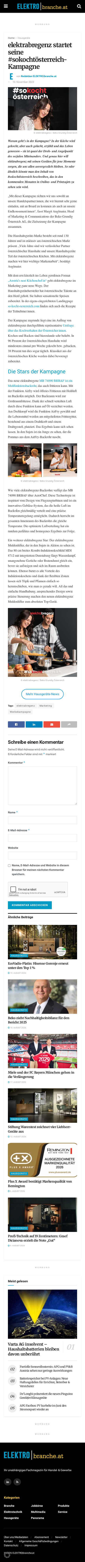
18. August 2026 (18, 1027)
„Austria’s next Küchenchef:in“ (27, 280)
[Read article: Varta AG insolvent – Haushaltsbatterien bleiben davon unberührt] (42, 1314)
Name (13, 812)
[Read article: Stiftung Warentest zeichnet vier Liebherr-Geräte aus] (42, 1105)
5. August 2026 (17, 1245)
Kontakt (8, 1541)
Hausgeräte (24, 38)
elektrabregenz (26, 706)
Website (13, 848)
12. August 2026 (18, 1136)
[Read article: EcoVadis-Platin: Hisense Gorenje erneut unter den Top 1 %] (42, 942)
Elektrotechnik (13, 1512)
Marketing (46, 706)
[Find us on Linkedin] (7, 1481)
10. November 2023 (23, 82)
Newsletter (61, 1537)
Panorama (37, 1518)
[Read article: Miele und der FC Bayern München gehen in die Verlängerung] (42, 1051)
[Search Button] (79, 6)
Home (11, 38)
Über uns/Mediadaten (16, 1537)
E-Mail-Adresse (19, 830)
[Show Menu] (6, 6)
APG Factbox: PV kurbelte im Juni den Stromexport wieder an (43, 1407)
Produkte (63, 1506)
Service (62, 1512)
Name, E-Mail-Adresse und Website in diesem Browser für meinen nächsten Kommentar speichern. (40, 869)
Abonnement (41, 1537)
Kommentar (16, 763)
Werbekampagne (20, 712)
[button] (7, 1555)
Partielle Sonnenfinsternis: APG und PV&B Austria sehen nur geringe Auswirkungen (46, 1368)
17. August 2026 (18, 1082)
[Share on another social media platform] (69, 724)
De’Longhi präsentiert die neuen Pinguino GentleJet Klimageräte (46, 1396)
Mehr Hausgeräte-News (42, 694)
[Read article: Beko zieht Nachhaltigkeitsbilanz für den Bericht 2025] (42, 996)
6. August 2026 (17, 1191)
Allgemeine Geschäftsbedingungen (39, 1541)
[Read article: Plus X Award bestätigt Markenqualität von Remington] (42, 1160)
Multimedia (38, 1512)
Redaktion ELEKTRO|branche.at (38, 76)
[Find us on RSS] (17, 1481)
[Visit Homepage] (42, 6)
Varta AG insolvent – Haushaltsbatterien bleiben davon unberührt (33, 1349)
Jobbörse (37, 1506)
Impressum (31, 1545)
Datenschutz (11, 1545)
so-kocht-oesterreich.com (23, 306)
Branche (9, 1506)
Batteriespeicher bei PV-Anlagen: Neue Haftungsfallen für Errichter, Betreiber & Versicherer (45, 1382)
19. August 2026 (18, 973)
